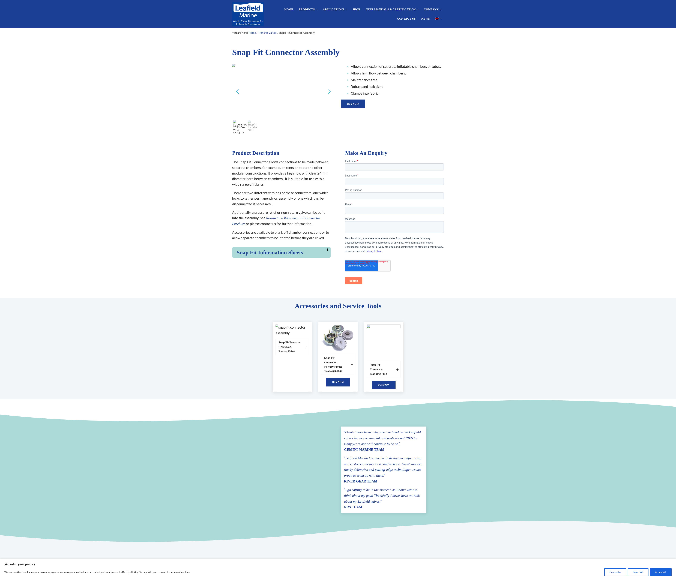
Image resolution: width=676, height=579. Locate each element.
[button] (237, 91)
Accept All (660, 572)
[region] (338, 569)
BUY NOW (353, 104)
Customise (615, 572)
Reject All (638, 572)
